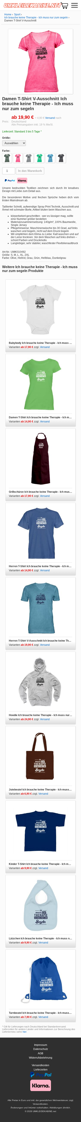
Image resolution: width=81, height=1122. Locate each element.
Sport (17, 14)
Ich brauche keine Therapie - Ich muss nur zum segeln (36, 17)
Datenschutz (40, 1049)
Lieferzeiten (41, 1069)
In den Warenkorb (30, 170)
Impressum (40, 1044)
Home (7, 14)
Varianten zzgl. (24, 347)
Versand (50, 117)
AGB (40, 1053)
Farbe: (6, 150)
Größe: (6, 137)
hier (24, 1031)
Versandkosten (40, 1065)
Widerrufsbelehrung (40, 1057)
